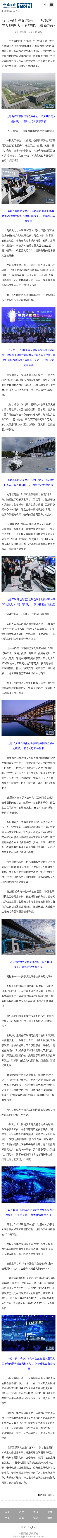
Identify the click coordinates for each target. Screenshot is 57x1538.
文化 (7, 1518)
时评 (21, 1512)
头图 (18, 11)
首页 (7, 1512)
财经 (49, 1512)
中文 (23, 1527)
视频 (35, 1518)
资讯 (35, 1512)
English (32, 1527)
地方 (49, 1518)
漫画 (21, 1518)
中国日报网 (7, 11)
